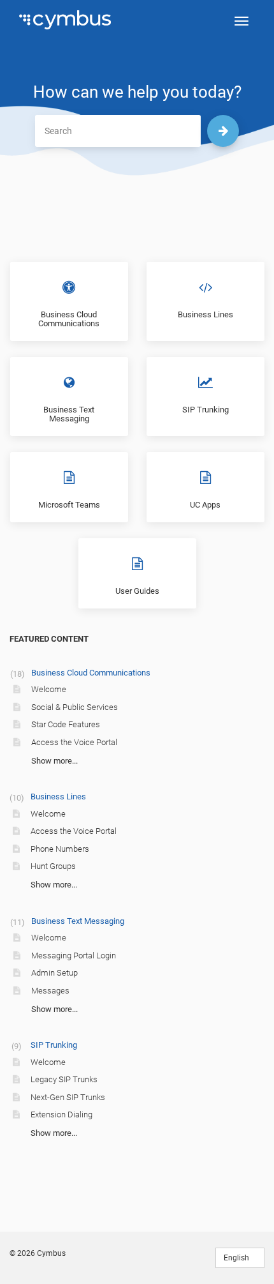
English (237, 1257)
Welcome (48, 689)
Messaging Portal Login (73, 955)
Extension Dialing (61, 1114)
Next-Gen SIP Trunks (68, 1097)
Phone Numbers (60, 849)
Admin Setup (54, 973)
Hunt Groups (53, 866)
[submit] (223, 131)
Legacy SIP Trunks (64, 1079)
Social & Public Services (74, 707)
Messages (50, 990)
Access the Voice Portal (74, 742)
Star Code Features (65, 724)
